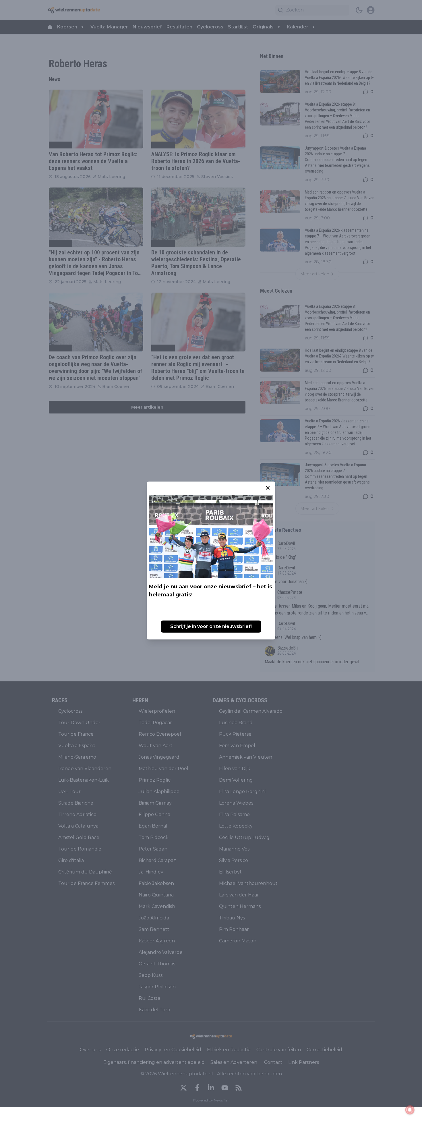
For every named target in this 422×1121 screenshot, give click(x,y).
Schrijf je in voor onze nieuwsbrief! (211, 626)
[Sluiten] (268, 488)
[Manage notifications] (410, 1109)
